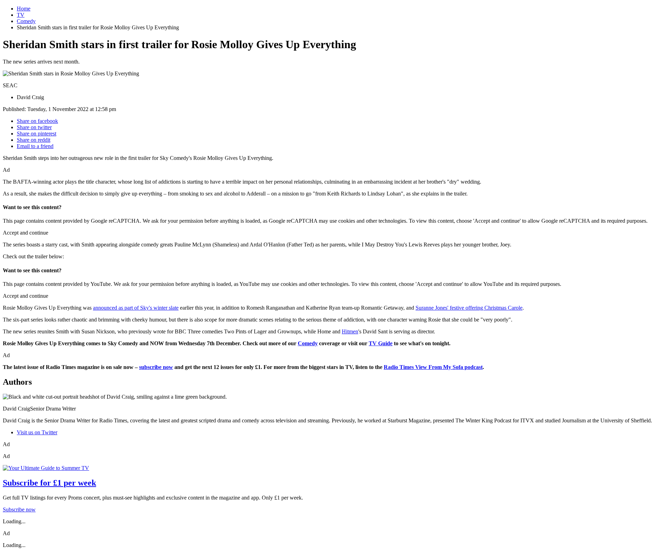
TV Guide (380, 343)
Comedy (26, 21)
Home (23, 9)
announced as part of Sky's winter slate (136, 308)
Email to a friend (35, 146)
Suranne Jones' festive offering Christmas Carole (469, 308)
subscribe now (156, 367)
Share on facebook (37, 121)
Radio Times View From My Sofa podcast (433, 367)
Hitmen (350, 331)
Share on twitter (34, 127)
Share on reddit (33, 140)
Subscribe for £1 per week (49, 482)
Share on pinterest (36, 133)
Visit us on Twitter (37, 432)
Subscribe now (19, 509)
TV (20, 15)
